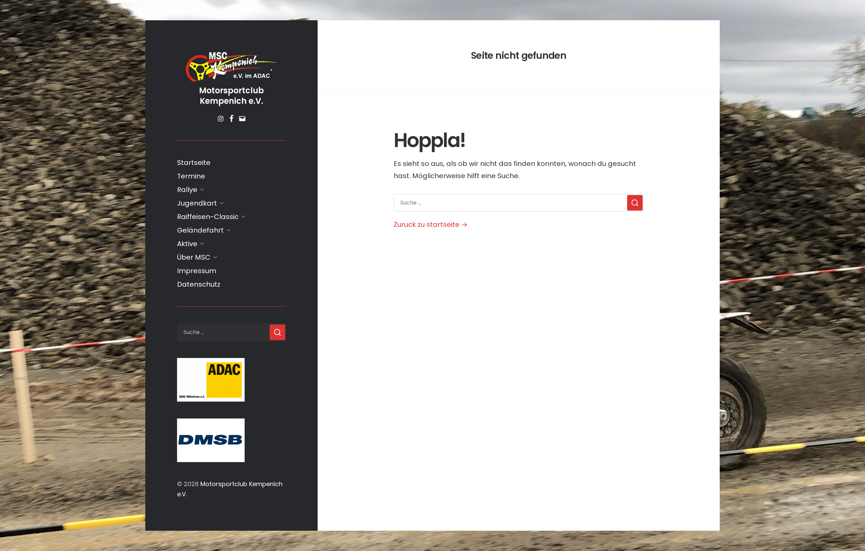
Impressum (196, 271)
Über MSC (194, 257)
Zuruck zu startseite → (431, 224)
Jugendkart (197, 203)
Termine (191, 176)
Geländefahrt (200, 230)
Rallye (187, 189)
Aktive (187, 243)
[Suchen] (277, 332)
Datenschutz (198, 284)
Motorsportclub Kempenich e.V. (231, 95)
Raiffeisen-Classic (208, 216)
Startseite (194, 162)
